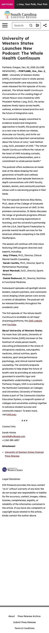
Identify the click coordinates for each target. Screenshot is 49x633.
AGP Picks (7, 4)
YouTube (11, 324)
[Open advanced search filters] (37, 25)
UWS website (35, 320)
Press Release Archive (29, 616)
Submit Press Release (24, 622)
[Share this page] (45, 25)
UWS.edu (11, 414)
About (11, 616)
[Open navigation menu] (5, 25)
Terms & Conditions (24, 628)
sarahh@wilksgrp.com (13, 436)
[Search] (31, 25)
